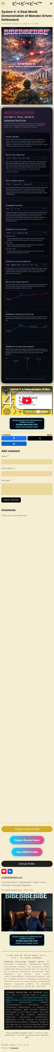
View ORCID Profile (27, 852)
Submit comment (11, 499)
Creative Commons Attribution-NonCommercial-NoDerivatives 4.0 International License (27, 997)
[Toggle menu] (3, 3)
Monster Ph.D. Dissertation (38, 378)
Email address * (8, 468)
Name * (5, 456)
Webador (15, 1048)
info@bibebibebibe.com (11, 877)
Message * (6, 480)
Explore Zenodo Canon (27, 840)
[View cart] (51, 3)
